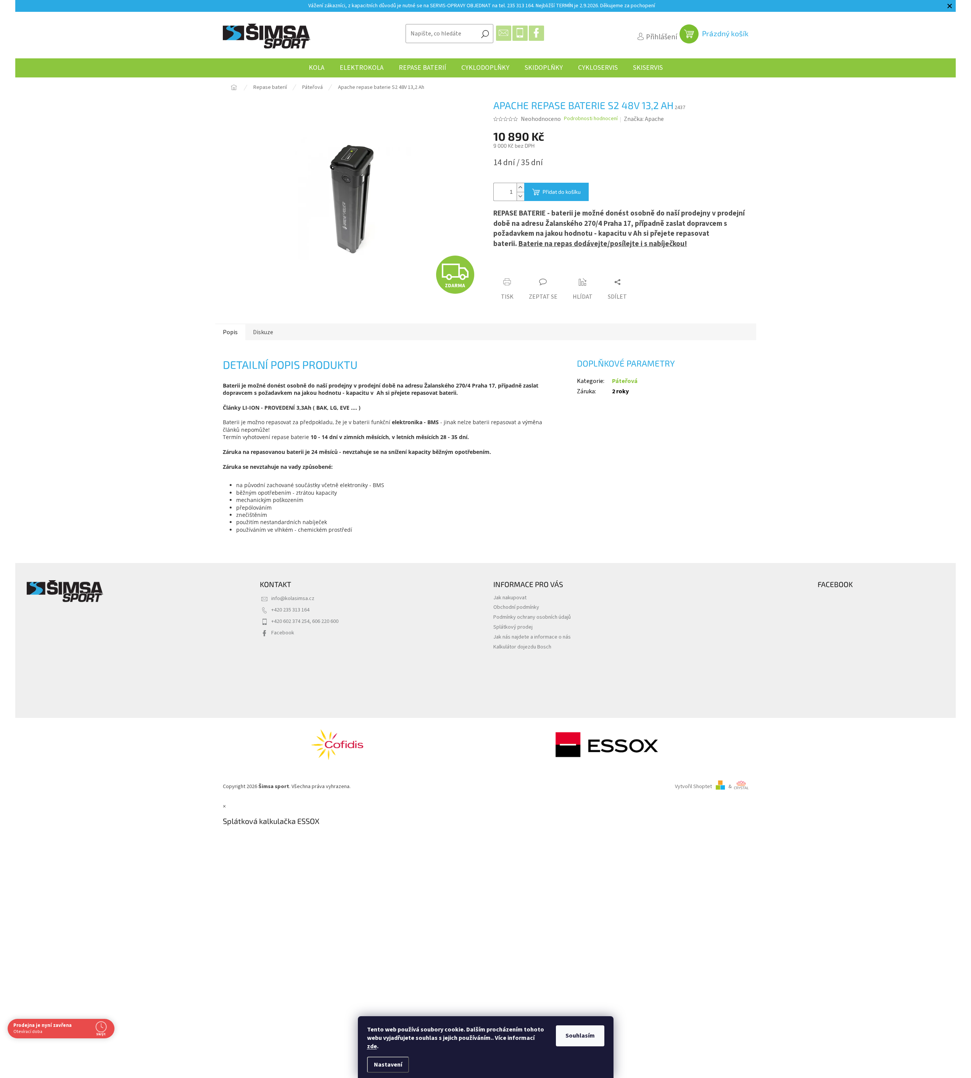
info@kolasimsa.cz (292, 598)
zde (372, 1046)
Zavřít (536, 268)
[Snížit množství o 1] (520, 196)
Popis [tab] (230, 332)
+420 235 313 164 (290, 610)
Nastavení (388, 1064)
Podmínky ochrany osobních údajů (532, 617)
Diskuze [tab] (263, 332)
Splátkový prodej (513, 627)
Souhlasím (580, 1035)
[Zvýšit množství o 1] (520, 187)
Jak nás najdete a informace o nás (532, 637)
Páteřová (625, 381)
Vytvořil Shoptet (693, 786)
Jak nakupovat (510, 598)
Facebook (282, 633)
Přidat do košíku (562, 191)
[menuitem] (316, 67)
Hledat (485, 34)
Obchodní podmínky (516, 607)
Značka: (644, 119)
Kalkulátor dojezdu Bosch (522, 647)
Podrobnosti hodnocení (591, 118)
